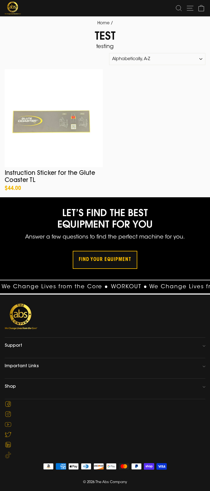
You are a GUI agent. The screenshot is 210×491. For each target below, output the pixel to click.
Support (13, 345)
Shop (10, 386)
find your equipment (105, 259)
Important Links (22, 366)
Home (103, 23)
